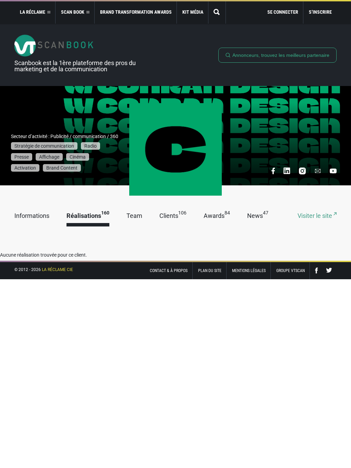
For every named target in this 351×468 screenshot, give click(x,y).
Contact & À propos (168, 270)
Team (134, 216)
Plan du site (209, 270)
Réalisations (87, 216)
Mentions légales (249, 270)
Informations (31, 216)
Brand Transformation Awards (136, 12)
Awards (217, 216)
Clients (172, 216)
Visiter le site (316, 216)
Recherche (217, 12)
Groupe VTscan (290, 270)
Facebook (318, 270)
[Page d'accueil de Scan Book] (77, 46)
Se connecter (282, 12)
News (257, 216)
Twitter (329, 270)
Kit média (192, 12)
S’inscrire (320, 12)
